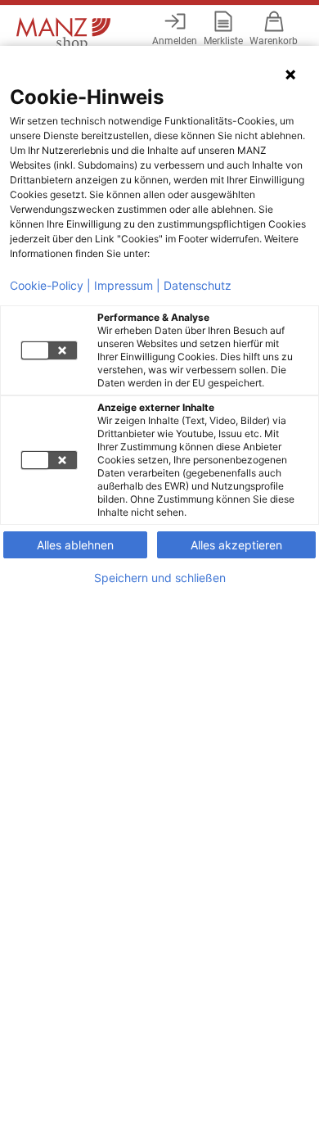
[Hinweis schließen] (290, 74)
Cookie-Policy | (50, 285)
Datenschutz (197, 285)
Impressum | (127, 285)
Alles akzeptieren (236, 545)
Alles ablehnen (75, 545)
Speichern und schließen (160, 578)
